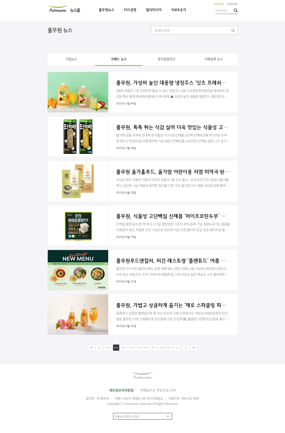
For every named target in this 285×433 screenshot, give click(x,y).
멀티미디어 (154, 10)
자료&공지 (178, 10)
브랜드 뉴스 (119, 59)
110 (176, 347)
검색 (236, 10)
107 (154, 347)
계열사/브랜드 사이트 (127, 416)
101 (108, 347)
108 (161, 347)
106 (146, 347)
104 (131, 347)
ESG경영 (130, 10)
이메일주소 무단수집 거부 (158, 390)
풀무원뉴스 (106, 10)
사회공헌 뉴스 (214, 59)
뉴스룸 (75, 10)
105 (139, 347)
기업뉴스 (71, 59)
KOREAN (219, 4)
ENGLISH (233, 4)
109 (169, 347)
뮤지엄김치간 (166, 59)
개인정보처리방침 (121, 390)
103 (124, 347)
